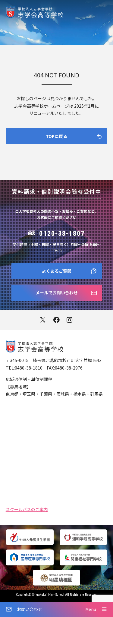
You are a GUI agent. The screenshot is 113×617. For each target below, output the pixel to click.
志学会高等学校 (41, 12)
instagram (70, 319)
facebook (56, 319)
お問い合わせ (29, 609)
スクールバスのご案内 (27, 508)
